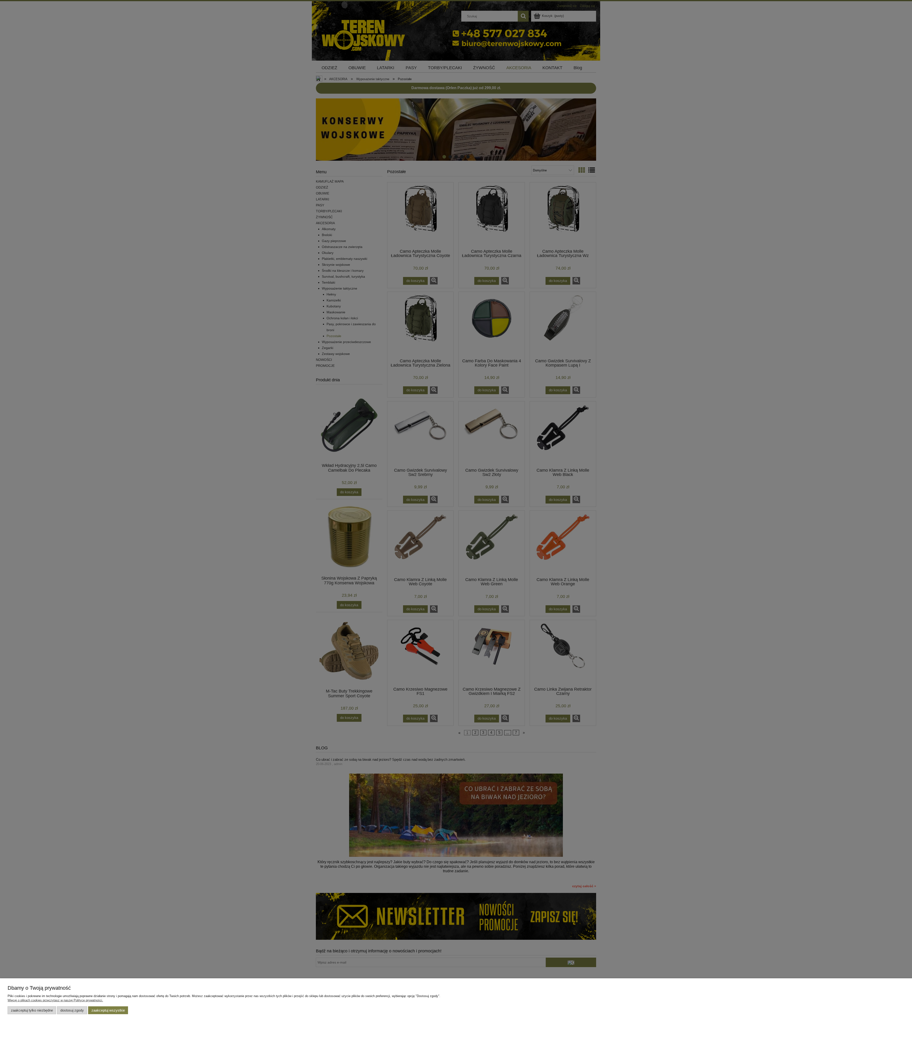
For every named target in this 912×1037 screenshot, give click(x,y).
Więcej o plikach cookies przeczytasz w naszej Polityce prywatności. (55, 1000)
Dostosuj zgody (72, 1010)
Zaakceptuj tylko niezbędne (32, 1010)
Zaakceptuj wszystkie (108, 1010)
